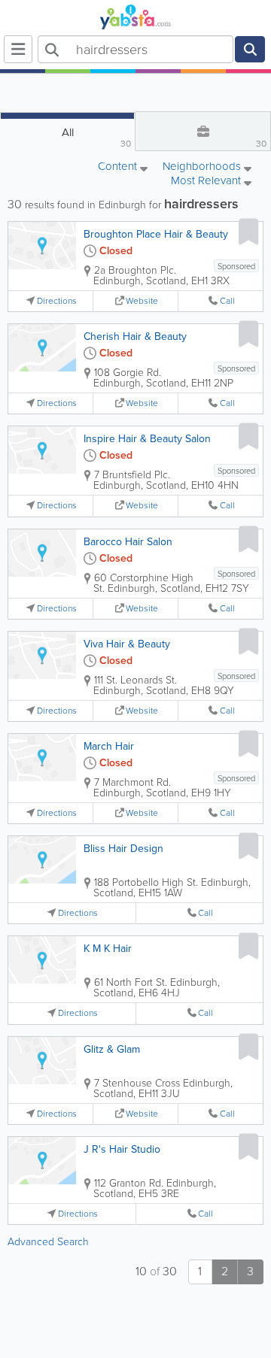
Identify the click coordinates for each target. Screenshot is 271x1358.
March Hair (109, 746)
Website (142, 301)
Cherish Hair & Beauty (135, 336)
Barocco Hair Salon (128, 542)
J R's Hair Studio (122, 1149)
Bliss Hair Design (123, 848)
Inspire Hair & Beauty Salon (147, 439)
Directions (57, 301)
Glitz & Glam (112, 1049)
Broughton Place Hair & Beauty (156, 234)
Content (119, 167)
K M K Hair (108, 948)
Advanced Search (48, 1242)
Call (227, 301)
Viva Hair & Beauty (127, 644)
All (97, 137)
